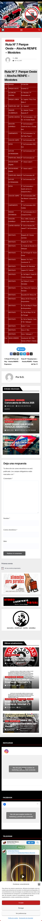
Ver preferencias (21, 913)
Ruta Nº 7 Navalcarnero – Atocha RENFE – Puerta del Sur (29, 361)
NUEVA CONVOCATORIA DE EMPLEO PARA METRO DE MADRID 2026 (19, 660)
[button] (39, 884)
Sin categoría (10, 40)
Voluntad (20, 677)
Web (5, 541)
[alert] (21, 568)
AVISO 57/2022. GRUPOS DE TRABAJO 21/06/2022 (19, 444)
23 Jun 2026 (11, 663)
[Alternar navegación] (21, 30)
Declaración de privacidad (26, 918)
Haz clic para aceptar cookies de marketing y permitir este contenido (23, 769)
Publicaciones (21, 699)
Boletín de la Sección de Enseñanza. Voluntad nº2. (18, 680)
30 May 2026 (11, 685)
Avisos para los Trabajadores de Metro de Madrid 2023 (21, 419)
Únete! (22, 349)
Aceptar (21, 903)
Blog (6, 654)
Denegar (21, 908)
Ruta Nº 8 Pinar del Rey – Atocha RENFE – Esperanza (11, 361)
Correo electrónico (10, 530)
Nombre (6, 518)
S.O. (16, 58)
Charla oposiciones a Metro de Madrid (20, 724)
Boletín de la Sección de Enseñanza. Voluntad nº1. (18, 702)
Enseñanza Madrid (10, 677)
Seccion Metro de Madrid (26, 430)
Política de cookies (13, 918)
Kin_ (19, 663)
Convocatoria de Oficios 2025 (19, 402)
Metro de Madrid (10, 400)
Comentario (8, 478)
